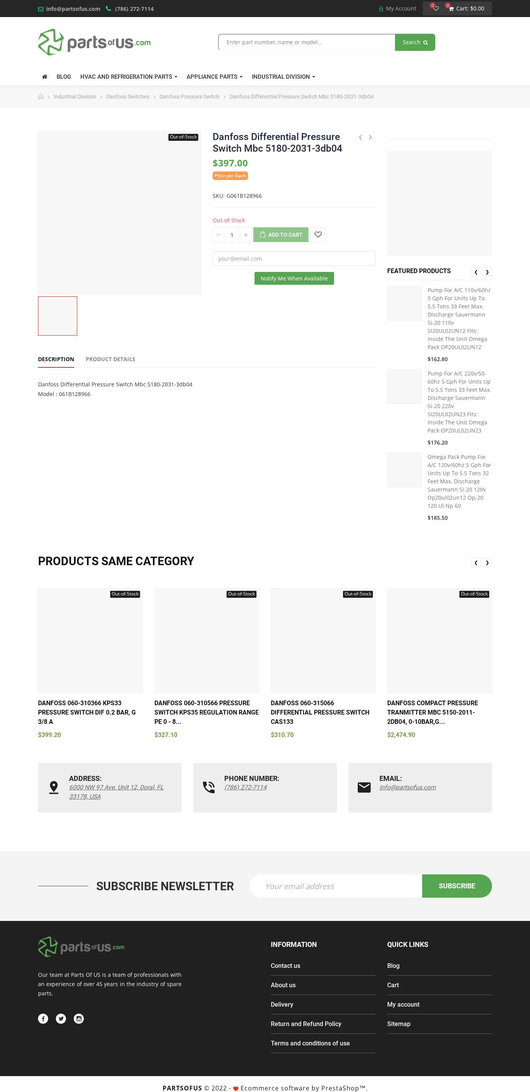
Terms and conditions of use (310, 1043)
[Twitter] (61, 1019)
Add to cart (285, 235)
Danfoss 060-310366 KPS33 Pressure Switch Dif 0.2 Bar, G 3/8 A (87, 712)
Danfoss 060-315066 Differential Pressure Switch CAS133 (320, 712)
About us (283, 985)
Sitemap (398, 1024)
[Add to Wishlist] (318, 234)
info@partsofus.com (73, 8)
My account (403, 1004)
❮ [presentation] (476, 271)
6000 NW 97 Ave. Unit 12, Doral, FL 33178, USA (116, 792)
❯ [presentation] (487, 271)
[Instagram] (79, 1019)
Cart (393, 985)
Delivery (282, 1004)
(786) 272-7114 (134, 8)
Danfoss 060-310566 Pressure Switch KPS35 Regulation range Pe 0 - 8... (206, 712)
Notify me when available (294, 278)
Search (412, 42)
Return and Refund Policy (306, 1024)
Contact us (285, 965)
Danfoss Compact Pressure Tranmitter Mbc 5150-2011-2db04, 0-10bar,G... (432, 712)
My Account (400, 8)
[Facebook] (43, 1019)
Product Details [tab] (110, 359)
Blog (393, 965)
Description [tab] (56, 359)
